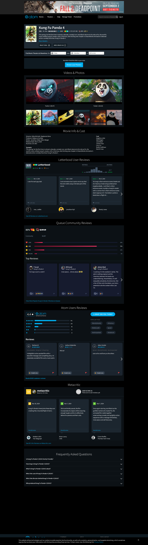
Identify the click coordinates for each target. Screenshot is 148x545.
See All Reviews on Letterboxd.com (37, 216)
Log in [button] (121, 17)
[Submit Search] (116, 16)
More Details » (43, 41)
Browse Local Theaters (74, 65)
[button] (58, 53)
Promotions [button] (77, 17)
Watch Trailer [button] (44, 45)
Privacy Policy (98, 542)
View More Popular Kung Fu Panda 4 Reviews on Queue (43, 301)
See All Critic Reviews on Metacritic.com (38, 443)
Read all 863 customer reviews (35, 378)
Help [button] (58, 17)
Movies (41, 17)
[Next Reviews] (121, 194)
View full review (32, 430)
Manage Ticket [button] (67, 17)
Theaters (50, 17)
